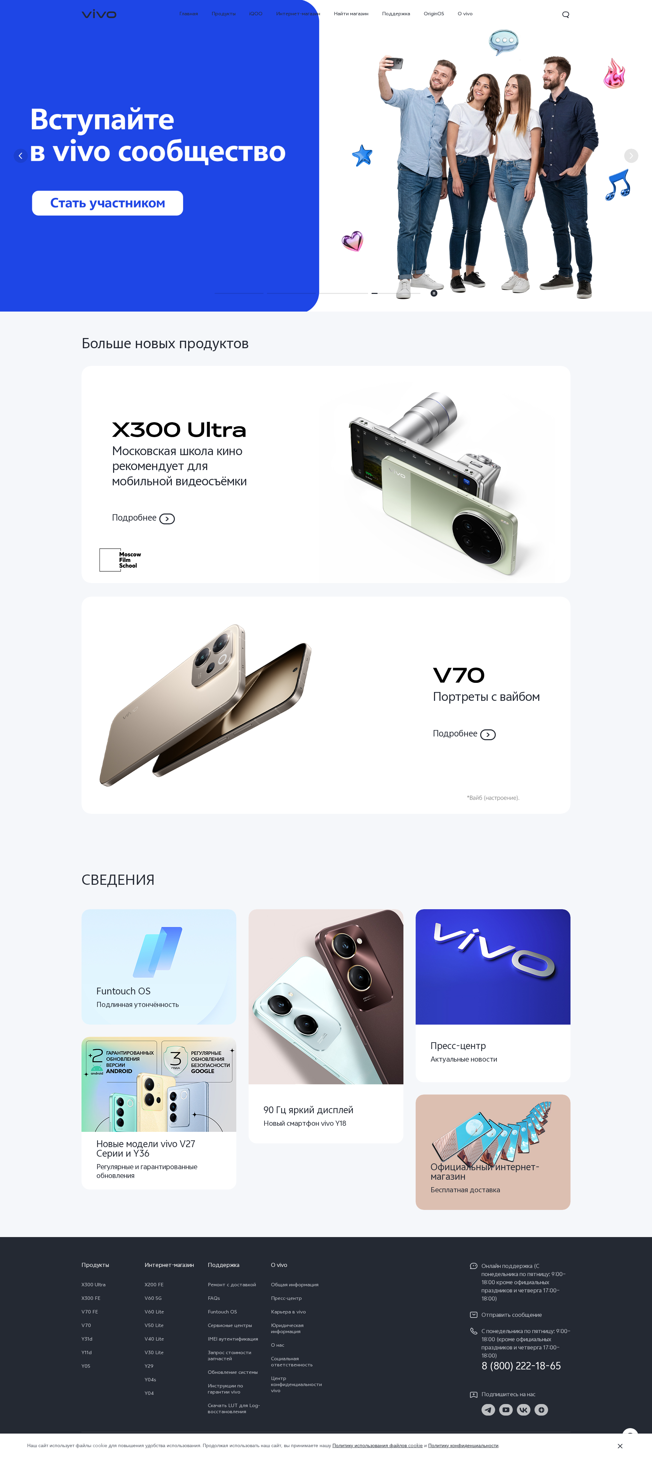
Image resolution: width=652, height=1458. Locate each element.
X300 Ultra (94, 1286)
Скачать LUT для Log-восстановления (234, 1409)
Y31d (87, 1340)
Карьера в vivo (288, 1313)
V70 (86, 1326)
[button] (565, 14)
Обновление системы (233, 1373)
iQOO (255, 14)
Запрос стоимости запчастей (229, 1356)
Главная (188, 14)
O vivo (465, 14)
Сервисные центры (230, 1326)
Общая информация (295, 1286)
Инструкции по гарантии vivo (225, 1390)
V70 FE (90, 1313)
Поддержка (396, 14)
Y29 (149, 1367)
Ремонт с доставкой (232, 1286)
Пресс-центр (286, 1299)
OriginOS (434, 14)
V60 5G (153, 1299)
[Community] (326, 156)
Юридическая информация (287, 1329)
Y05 (86, 1367)
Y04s (150, 1381)
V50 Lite (154, 1326)
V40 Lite (154, 1340)
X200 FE (154, 1286)
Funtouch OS (222, 1313)
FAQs (214, 1299)
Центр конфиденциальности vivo (296, 1385)
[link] (99, 13)
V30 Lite (154, 1353)
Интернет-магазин (298, 14)
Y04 (149, 1394)
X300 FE (91, 1299)
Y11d (87, 1353)
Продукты (224, 14)
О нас (277, 1346)
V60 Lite (154, 1313)
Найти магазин (351, 14)
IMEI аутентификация (233, 1340)
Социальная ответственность (292, 1363)
